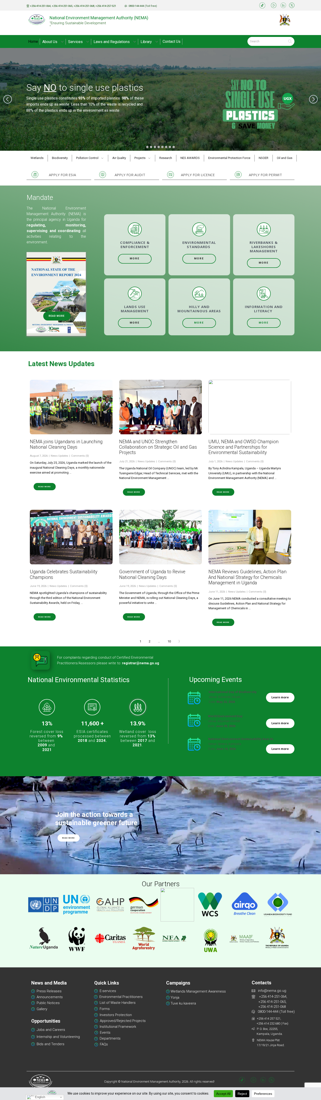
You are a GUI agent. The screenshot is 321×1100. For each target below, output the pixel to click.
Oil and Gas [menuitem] (284, 158)
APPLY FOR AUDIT (130, 174)
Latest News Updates (61, 364)
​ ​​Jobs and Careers (50, 1030)
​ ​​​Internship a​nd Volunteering (57, 1037)
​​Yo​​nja (174, 997)
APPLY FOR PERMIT (265, 174)
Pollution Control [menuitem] (87, 158)
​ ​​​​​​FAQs (103, 1044)
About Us (49, 42)
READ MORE (57, 316)
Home (33, 41)
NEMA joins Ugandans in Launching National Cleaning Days (66, 444)
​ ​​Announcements (49, 997)
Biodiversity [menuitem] (60, 158)
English (39, 1097)
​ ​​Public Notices (48, 1003)
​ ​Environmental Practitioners (120, 997)
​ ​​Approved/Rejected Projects (123, 1021)
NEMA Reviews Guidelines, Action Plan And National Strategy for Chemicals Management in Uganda (247, 577)
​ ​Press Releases (48, 991)
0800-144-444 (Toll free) (275, 1011)
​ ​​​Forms (104, 1009)
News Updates (59, 455)
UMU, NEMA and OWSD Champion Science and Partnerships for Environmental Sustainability (243, 447)
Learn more (280, 697)
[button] (7, 99)
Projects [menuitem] (139, 158)
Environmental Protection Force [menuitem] (229, 158)
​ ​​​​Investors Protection (115, 1015)
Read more (44, 487)
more (135, 258)
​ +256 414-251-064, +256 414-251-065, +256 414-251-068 (270, 1001)
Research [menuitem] (165, 158)
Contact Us (171, 41)
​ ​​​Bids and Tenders (50, 1044)
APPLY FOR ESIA (62, 174)
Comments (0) (80, 455)
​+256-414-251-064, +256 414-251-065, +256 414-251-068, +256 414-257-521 (72, 6)
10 (169, 641)
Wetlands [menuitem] (37, 158)
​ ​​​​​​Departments (109, 1038)
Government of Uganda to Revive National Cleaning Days (152, 574)
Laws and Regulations (112, 42)
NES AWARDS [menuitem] (190, 158)
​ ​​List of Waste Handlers (117, 1003)
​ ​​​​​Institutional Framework (117, 1027)
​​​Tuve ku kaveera (183, 1003)
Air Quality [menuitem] (119, 158)
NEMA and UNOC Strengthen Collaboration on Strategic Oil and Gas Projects (158, 447)
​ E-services (107, 991)
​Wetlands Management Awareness (198, 991)
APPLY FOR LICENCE (198, 174)
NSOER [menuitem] (263, 158)
